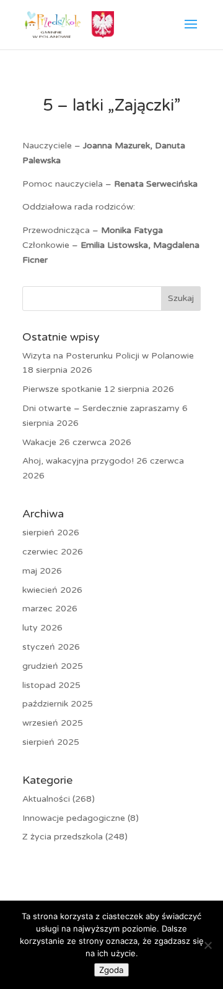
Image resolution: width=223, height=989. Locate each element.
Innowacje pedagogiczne (73, 818)
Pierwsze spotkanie (62, 389)
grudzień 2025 (52, 666)
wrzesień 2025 (52, 723)
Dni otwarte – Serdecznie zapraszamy (101, 408)
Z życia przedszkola (62, 836)
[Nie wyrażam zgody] (207, 945)
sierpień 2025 (50, 742)
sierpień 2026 (50, 532)
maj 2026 (42, 571)
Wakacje (39, 442)
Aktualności (46, 799)
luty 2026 (42, 627)
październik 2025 (57, 703)
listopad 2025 (51, 685)
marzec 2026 (49, 608)
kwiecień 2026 (52, 590)
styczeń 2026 (51, 647)
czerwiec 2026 (52, 551)
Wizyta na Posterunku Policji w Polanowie (108, 355)
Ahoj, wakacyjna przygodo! (78, 461)
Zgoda (111, 970)
